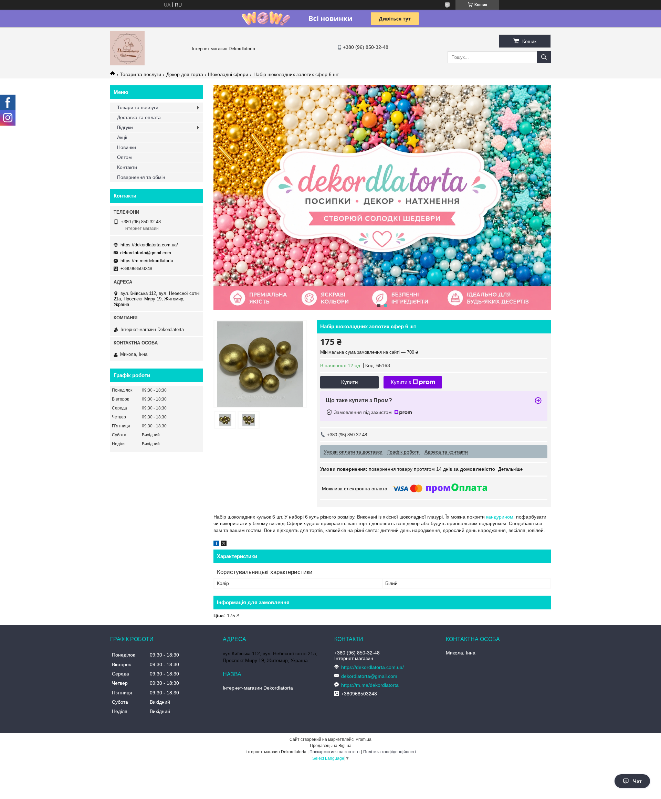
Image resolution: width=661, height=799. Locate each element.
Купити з (401, 382)
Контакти (127, 167)
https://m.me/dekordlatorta (146, 260)
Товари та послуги (140, 74)
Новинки (126, 147)
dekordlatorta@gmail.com (145, 252)
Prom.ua (363, 739)
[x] (224, 544)
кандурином (499, 517)
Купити (349, 382)
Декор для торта (184, 74)
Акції (122, 137)
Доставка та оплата (139, 117)
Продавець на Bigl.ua (331, 745)
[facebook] (216, 544)
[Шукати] (544, 57)
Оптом (124, 157)
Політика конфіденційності (389, 751)
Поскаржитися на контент (334, 751)
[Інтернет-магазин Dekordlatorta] (127, 63)
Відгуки (125, 127)
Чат (637, 781)
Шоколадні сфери (228, 74)
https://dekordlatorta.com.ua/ (149, 244)
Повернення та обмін (141, 177)
